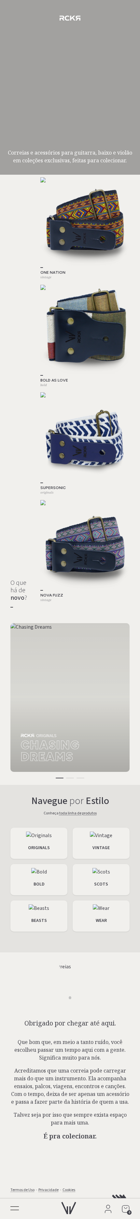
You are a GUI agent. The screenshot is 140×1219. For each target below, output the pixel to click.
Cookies (69, 1190)
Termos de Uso (22, 1190)
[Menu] (14, 1209)
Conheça (70, 813)
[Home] (68, 1206)
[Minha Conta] (108, 1209)
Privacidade (48, 1190)
